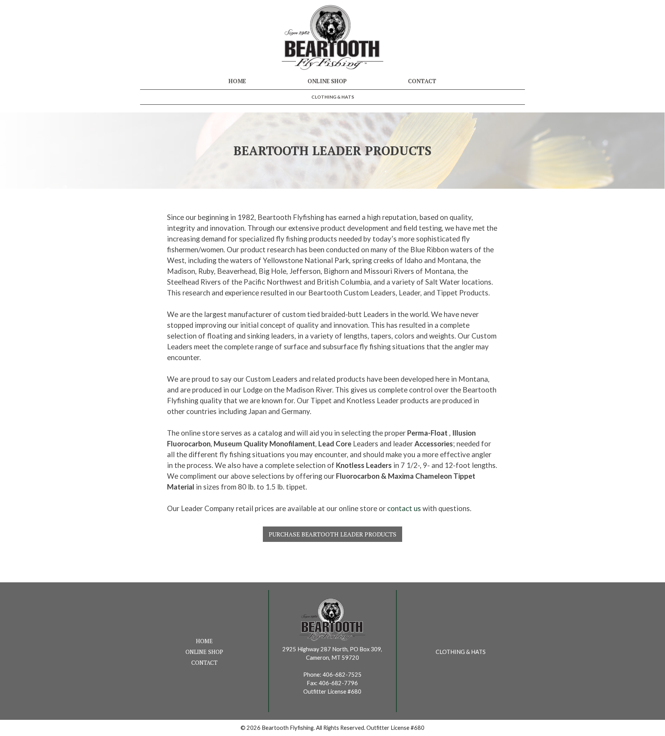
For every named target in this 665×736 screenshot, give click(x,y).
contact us (404, 508)
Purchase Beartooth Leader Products (332, 534)
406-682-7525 (342, 674)
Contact (422, 81)
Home (237, 81)
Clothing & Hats (332, 97)
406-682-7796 (338, 683)
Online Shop (327, 81)
